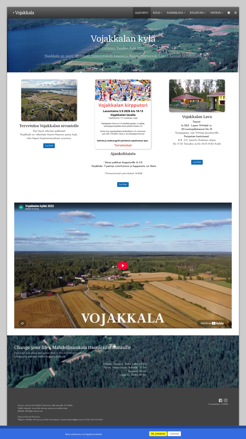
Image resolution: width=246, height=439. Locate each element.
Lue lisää (49, 146)
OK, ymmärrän (158, 433)
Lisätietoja (174, 433)
